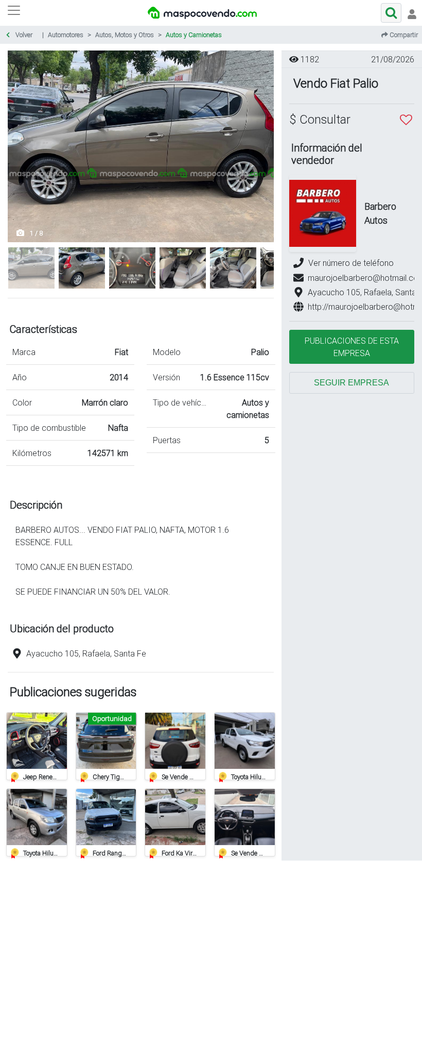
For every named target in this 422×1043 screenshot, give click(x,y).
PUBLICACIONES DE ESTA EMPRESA (352, 346)
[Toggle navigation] (411, 13)
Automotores (65, 34)
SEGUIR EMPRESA (351, 382)
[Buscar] (391, 13)
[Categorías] (14, 13)
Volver (23, 34)
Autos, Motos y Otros (124, 34)
